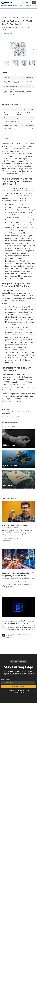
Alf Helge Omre (10, 584)
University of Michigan (23, 634)
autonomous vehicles (25, 6)
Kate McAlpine (10, 634)
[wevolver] (6, 2)
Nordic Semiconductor (24, 584)
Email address (5, 679)
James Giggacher (6, 538)
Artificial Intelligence (9, 6)
